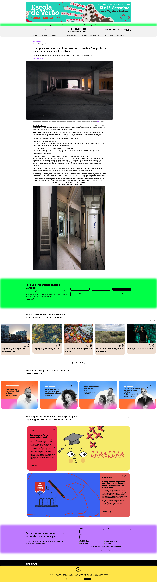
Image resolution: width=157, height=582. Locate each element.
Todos (28, 376)
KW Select (37, 132)
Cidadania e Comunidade (51, 376)
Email (81, 534)
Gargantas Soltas (112, 542)
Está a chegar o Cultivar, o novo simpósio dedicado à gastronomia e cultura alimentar (78, 350)
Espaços (42, 44)
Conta (106, 29)
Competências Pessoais (67, 376)
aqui (98, 121)
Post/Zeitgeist (83, 35)
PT (127, 29)
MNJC (105, 35)
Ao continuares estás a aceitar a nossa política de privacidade (105, 546)
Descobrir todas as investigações (120, 418)
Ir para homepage (78, 362)
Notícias (36, 44)
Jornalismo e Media (82, 376)
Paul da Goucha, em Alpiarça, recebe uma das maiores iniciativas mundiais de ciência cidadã (109, 350)
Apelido (109, 528)
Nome (81, 528)
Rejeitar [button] (79, 579)
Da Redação (85, 542)
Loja (118, 29)
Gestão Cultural (37, 376)
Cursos (54, 35)
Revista (36, 30)
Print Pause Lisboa (95, 35)
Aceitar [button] (87, 579)
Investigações (44, 35)
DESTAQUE (48, 44)
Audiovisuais (93, 376)
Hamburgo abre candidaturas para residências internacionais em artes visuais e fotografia (14, 350)
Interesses (83, 540)
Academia (109, 543)
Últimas (35, 35)
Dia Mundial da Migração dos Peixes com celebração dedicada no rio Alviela (46, 349)
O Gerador (28, 30)
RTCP (60, 35)
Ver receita (71, 579)
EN (125, 29)
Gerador (40, 58)
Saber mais (30, 299)
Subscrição (43, 30)
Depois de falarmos (39, 126)
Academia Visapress (70, 35)
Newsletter (112, 29)
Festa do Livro (120, 35)
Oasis (111, 35)
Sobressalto (85, 543)
